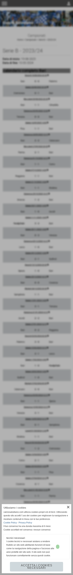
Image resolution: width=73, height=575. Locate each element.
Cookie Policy (10, 522)
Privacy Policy (25, 522)
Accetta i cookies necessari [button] (36, 566)
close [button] (68, 507)
